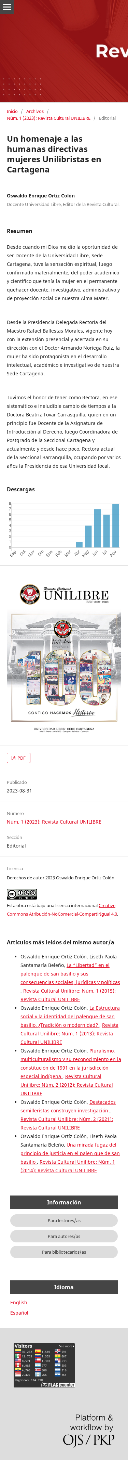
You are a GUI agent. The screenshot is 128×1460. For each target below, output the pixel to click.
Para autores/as (64, 1236)
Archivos (35, 111)
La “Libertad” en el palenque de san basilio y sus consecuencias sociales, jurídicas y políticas (70, 973)
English (18, 1302)
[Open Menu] (7, 7)
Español (19, 1312)
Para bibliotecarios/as (64, 1252)
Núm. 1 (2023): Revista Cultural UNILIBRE (48, 118)
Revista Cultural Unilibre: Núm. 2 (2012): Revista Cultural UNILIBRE (66, 1085)
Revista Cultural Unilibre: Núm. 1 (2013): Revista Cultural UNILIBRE (69, 1033)
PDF (21, 758)
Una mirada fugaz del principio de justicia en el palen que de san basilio (70, 1153)
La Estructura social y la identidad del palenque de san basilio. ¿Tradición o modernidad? (70, 1016)
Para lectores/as (64, 1220)
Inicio (12, 111)
